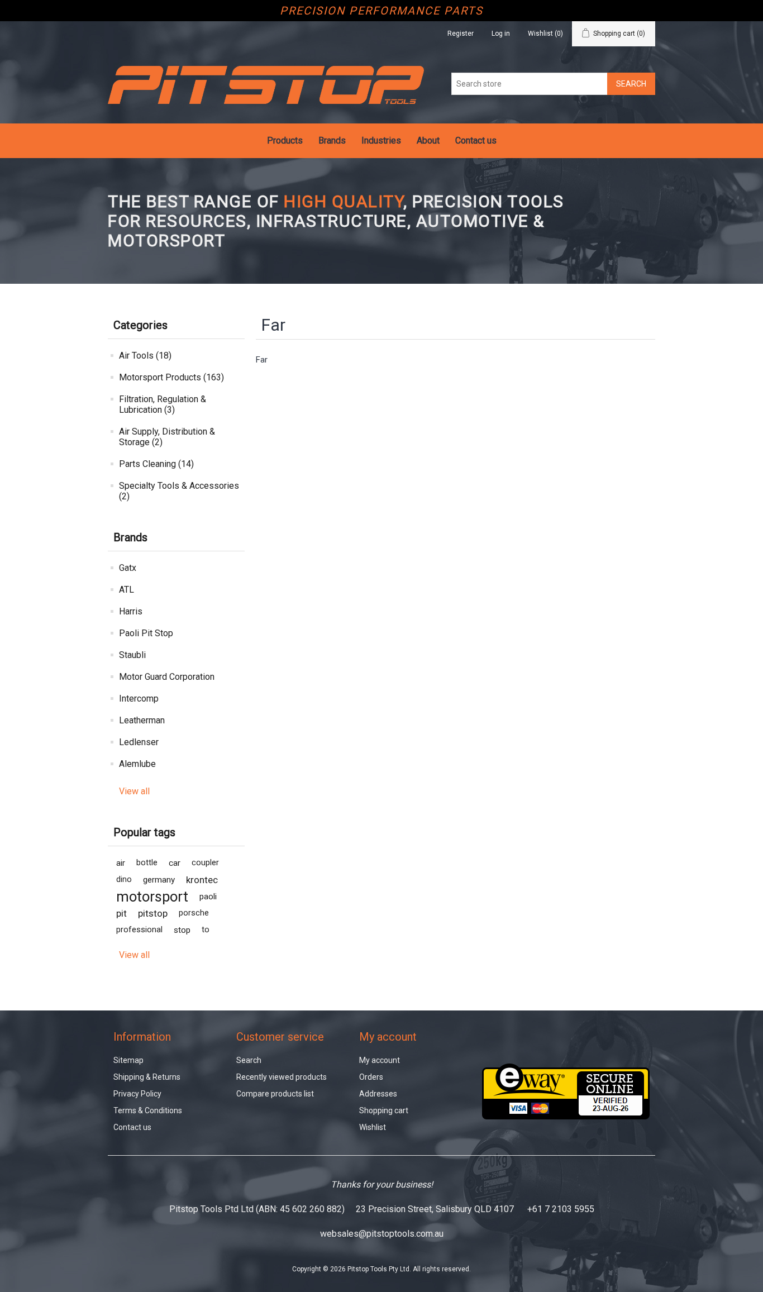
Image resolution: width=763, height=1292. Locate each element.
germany (159, 880)
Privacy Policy (137, 1093)
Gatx (127, 567)
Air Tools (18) (145, 355)
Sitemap (128, 1060)
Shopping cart (383, 1110)
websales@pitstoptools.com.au (382, 1233)
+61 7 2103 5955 (560, 1209)
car (174, 863)
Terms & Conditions (147, 1110)
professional (139, 930)
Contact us (476, 140)
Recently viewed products (281, 1076)
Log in (501, 33)
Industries (381, 140)
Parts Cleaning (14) (156, 464)
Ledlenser (139, 742)
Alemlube (137, 764)
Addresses (378, 1093)
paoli (208, 896)
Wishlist (372, 1127)
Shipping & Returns (146, 1076)
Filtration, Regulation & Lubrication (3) (162, 404)
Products (285, 140)
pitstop (153, 913)
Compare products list (275, 1093)
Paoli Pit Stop (146, 633)
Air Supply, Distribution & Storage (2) (167, 436)
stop (182, 930)
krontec (202, 879)
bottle (147, 862)
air (120, 863)
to (205, 930)
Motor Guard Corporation (166, 676)
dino (124, 879)
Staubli (132, 655)
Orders (371, 1076)
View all (134, 791)
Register (460, 33)
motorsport (152, 896)
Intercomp (139, 698)
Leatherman (142, 720)
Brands (332, 140)
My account (379, 1060)
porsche (194, 913)
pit (121, 913)
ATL (126, 589)
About (428, 140)
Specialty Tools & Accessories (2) (179, 491)
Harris (130, 611)
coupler (205, 862)
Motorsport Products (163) (171, 377)
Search (248, 1060)
